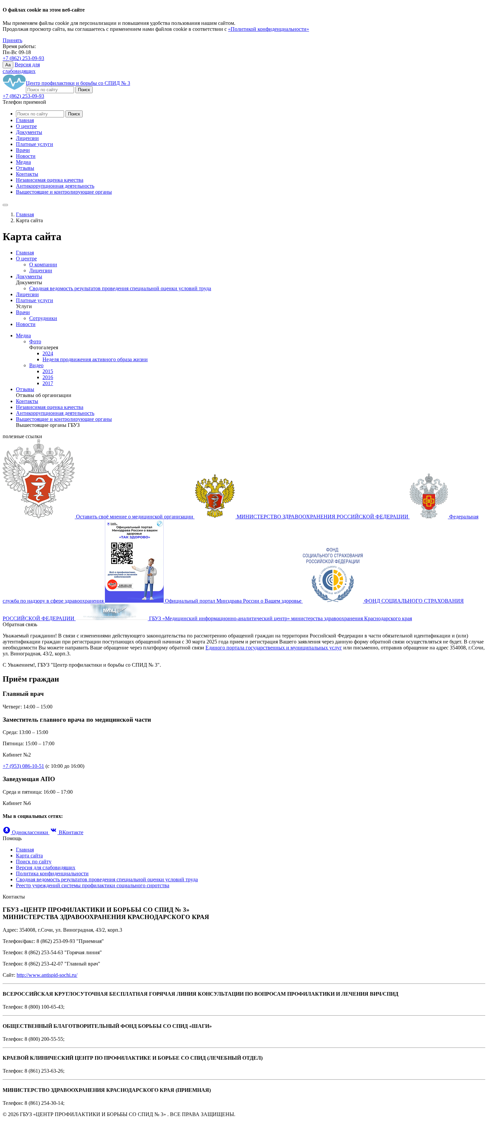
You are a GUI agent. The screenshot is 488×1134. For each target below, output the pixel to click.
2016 (47, 377)
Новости (26, 156)
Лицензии (27, 138)
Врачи (23, 150)
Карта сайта (29, 855)
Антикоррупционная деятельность (55, 186)
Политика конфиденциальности (52, 873)
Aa (8, 64)
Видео (36, 365)
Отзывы (25, 168)
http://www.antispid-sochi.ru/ (47, 975)
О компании (43, 264)
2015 (47, 371)
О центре (26, 126)
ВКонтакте (70, 832)
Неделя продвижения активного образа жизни (95, 359)
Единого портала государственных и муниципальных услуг (273, 647)
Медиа (23, 162)
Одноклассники (30, 832)
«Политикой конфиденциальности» (268, 29)
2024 (47, 353)
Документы (29, 132)
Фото (35, 341)
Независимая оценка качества (49, 180)
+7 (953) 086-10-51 (23, 766)
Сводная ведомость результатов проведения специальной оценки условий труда (120, 288)
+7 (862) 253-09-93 (23, 58)
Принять (12, 40)
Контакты (27, 174)
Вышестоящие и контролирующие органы (64, 192)
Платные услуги (34, 144)
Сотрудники (43, 318)
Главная (25, 120)
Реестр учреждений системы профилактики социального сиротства (92, 885)
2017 (47, 383)
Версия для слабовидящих (45, 867)
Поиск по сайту (33, 861)
